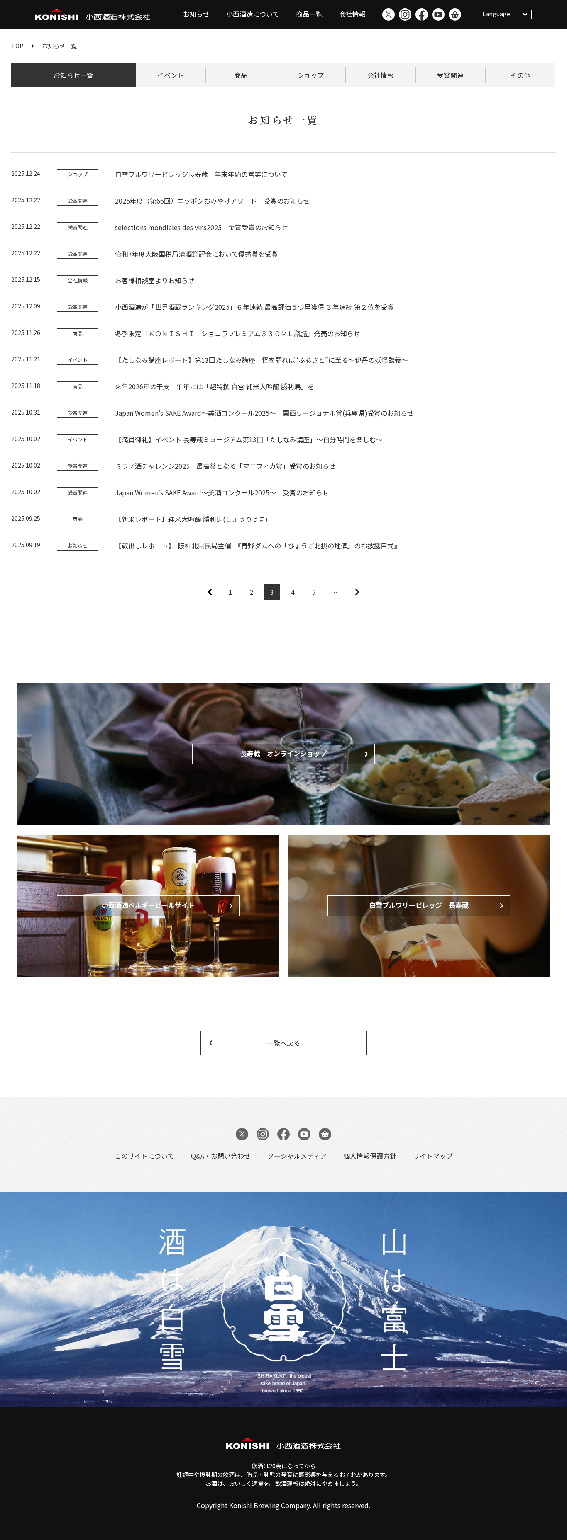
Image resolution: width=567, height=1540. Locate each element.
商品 (240, 75)
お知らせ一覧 (73, 75)
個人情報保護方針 (369, 1156)
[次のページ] (357, 592)
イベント (170, 75)
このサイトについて (144, 1156)
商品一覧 (309, 14)
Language (496, 14)
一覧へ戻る (283, 1043)
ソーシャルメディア (297, 1156)
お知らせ (196, 14)
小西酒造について (252, 14)
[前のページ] (209, 592)
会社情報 (352, 14)
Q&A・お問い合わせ (221, 1156)
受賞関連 (450, 75)
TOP (17, 45)
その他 (520, 75)
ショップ (310, 75)
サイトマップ (433, 1156)
